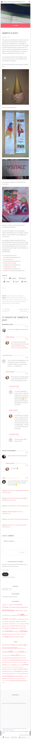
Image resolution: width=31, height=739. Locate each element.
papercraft (21, 669)
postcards (4, 673)
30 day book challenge (8, 645)
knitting (7, 301)
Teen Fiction (17, 634)
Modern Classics (6, 626)
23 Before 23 (11, 604)
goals (23, 660)
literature (3, 667)
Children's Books (19, 610)
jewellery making (10, 664)
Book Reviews (8, 610)
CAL (25, 648)
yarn (26, 680)
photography (18, 671)
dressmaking (5, 658)
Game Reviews (5, 623)
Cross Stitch (16, 295)
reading (26, 673)
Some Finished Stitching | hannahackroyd (17, 519)
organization (10, 669)
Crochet (11, 295)
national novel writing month (17, 667)
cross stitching (22, 655)
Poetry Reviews (22, 628)
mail (7, 667)
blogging (25, 645)
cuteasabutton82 (7, 355)
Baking (22, 607)
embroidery (18, 658)
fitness (7, 660)
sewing (16, 301)
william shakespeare (17, 680)
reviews (4, 676)
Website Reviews (15, 637)
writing (23, 680)
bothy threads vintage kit (7, 299)
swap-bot (19, 678)
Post (3, 631)
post (26, 671)
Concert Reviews (6, 615)
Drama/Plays (5, 621)
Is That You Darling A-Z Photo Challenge (24, 310)
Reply (27, 326)
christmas (16, 299)
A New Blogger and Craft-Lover (6, 310)
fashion (4, 660)
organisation (5, 669)
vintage (10, 680)
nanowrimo (10, 667)
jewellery (4, 664)
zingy (3, 682)
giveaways (19, 660)
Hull (15, 662)
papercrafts (8, 671)
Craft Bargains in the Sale (9, 267)
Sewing (4, 634)
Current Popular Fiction (22, 619)
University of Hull (5, 680)
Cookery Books (13, 615)
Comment (21, 552)
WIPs (18, 303)
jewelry (15, 664)
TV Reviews (23, 634)
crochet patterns (8, 655)
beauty (20, 645)
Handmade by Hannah (15, 13)
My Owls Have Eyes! (8, 259)
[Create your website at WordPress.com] (15, 2)
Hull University (19, 662)
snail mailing (24, 676)
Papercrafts (23, 626)
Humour (22, 623)
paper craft (11, 301)
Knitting (21, 295)
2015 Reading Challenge (14, 607)
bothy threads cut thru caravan (19, 297)
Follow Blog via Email (15, 561)
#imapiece (6, 270)
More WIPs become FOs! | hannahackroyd (18, 506)
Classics (25, 610)
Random (9, 631)
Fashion (18, 621)
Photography (5, 628)
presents (15, 673)
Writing (21, 637)
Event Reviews (12, 621)
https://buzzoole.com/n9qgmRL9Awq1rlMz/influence (14, 703)
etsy (22, 658)
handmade (4, 662)
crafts (20, 299)
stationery (4, 678)
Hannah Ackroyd (9, 337)
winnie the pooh (21, 301)
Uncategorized (6, 637)
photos (23, 671)
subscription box (10, 678)
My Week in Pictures (15, 626)
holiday (13, 662)
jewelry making (20, 664)
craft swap (15, 652)
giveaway (13, 660)
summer (16, 678)
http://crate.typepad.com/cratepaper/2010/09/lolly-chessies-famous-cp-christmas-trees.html (20, 345)
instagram (24, 662)
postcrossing (10, 673)
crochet (23, 299)
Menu (16, 25)
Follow (5, 574)
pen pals (12, 671)
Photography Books (14, 628)
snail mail (19, 676)
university (23, 678)
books (15, 647)
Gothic (14, 623)
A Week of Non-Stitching (9, 263)
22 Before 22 (5, 604)
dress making (12, 658)
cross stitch (15, 655)
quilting (23, 673)
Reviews (23, 631)
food (10, 660)
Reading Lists (17, 631)
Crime (26, 615)
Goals (10, 623)
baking (17, 645)
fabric (25, 658)
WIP (16, 303)
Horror (18, 623)
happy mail (9, 662)
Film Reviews (23, 621)
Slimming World (10, 634)
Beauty (26, 607)
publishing (19, 673)
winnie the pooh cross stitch (8, 303)
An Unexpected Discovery (10, 255)
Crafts (8, 295)
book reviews (7, 648)
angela (4, 478)
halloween (27, 660)
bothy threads (9, 297)
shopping (14, 676)
